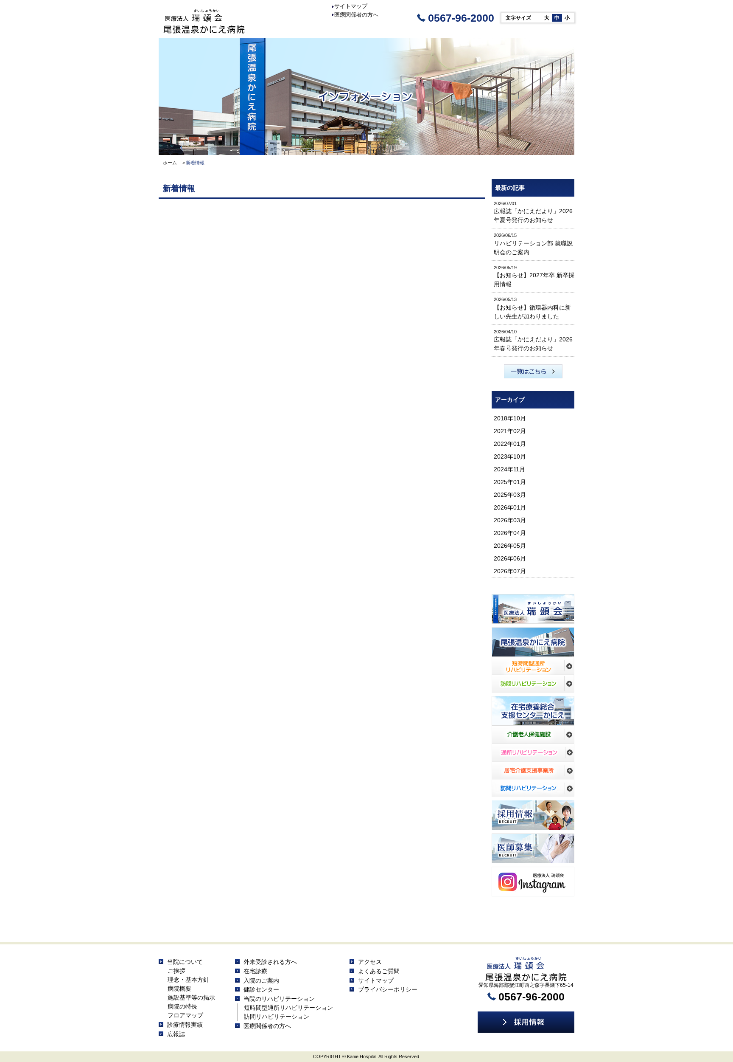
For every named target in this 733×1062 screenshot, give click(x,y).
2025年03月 (510, 494)
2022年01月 (510, 443)
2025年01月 (510, 482)
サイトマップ (350, 6)
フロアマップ (185, 1015)
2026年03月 (510, 520)
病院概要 (179, 988)
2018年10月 (510, 418)
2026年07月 (510, 571)
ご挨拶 (176, 970)
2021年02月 (510, 431)
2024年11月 (509, 469)
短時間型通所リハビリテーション (288, 1007)
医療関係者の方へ (356, 14)
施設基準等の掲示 (191, 997)
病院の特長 (182, 1006)
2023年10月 (510, 456)
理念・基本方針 (188, 979)
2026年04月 (510, 533)
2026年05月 (510, 545)
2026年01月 (510, 507)
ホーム (170, 162)
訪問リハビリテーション (276, 1016)
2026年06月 (510, 558)
